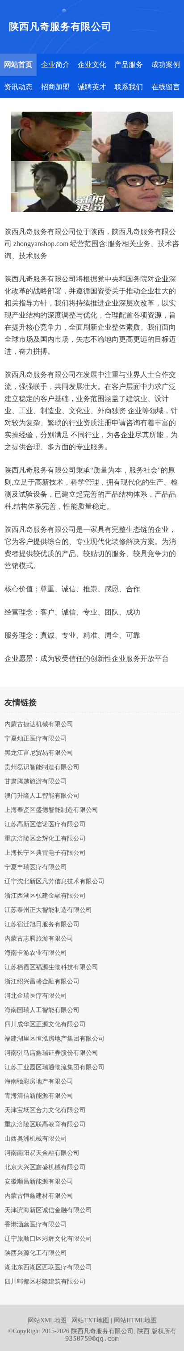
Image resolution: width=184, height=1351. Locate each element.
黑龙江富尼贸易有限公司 (38, 753)
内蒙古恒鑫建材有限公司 (38, 1196)
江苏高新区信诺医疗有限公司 (45, 824)
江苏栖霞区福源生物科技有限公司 (51, 967)
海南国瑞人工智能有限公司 (41, 1010)
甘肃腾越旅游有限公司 (35, 781)
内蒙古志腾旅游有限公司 (38, 939)
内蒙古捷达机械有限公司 (38, 724)
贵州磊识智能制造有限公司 (41, 767)
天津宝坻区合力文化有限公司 (45, 1110)
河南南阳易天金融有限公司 (41, 1153)
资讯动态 (18, 87)
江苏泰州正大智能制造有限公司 (48, 910)
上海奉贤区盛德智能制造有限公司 (51, 810)
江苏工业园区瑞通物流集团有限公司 (54, 1067)
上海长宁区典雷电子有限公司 (45, 853)
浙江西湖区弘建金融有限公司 (45, 896)
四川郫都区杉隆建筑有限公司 (45, 1282)
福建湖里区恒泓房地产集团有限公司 (54, 1039)
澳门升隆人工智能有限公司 (41, 796)
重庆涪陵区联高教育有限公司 (45, 1124)
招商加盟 (55, 87)
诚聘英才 (92, 87)
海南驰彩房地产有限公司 (38, 1082)
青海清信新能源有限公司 (38, 1096)
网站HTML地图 (135, 1320)
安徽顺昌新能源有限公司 (38, 1182)
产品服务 (128, 64)
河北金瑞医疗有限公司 (35, 996)
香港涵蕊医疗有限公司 (35, 1224)
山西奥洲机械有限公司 (35, 1139)
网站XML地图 (47, 1320)
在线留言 (165, 87)
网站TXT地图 (90, 1320)
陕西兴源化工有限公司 (35, 1253)
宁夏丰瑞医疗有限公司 (35, 867)
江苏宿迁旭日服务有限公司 (41, 924)
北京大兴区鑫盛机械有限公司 (45, 1167)
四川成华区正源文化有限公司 (45, 1024)
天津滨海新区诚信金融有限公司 (48, 1210)
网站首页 (18, 64)
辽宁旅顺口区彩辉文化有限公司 (48, 1239)
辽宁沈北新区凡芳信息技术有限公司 (54, 881)
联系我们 (128, 87)
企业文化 (92, 64)
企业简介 (55, 64)
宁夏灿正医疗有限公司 (35, 739)
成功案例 (165, 64)
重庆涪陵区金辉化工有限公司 (45, 839)
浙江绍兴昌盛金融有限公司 (41, 982)
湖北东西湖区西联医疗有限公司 (48, 1267)
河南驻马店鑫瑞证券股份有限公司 (51, 1053)
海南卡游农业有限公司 (35, 953)
